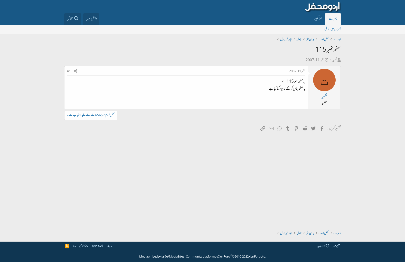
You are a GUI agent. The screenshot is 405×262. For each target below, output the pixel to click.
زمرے (333, 19)
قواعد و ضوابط (97, 246)
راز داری (83, 246)
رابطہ (109, 246)
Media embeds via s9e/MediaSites (161, 256)
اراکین (318, 19)
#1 (69, 71)
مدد (74, 246)
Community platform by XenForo (226, 256)
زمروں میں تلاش (332, 29)
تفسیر (334, 60)
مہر (334, 246)
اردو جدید (321, 246)
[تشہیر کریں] (75, 71)
